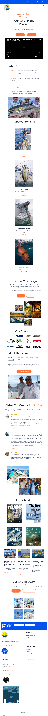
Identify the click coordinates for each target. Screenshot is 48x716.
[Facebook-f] (35, 2)
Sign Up (38, 624)
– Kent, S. (13, 428)
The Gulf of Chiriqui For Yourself (37, 561)
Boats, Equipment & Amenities (31, 637)
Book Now (2, 715)
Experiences (28, 642)
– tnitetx (13, 448)
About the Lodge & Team (30, 635)
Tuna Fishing (28, 651)
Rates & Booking (29, 639)
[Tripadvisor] (44, 2)
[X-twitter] (42, 2)
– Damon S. (13, 461)
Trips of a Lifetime (29, 658)
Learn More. (24, 156)
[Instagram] (23, 584)
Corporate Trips (29, 655)
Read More (6, 572)
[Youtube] (40, 2)
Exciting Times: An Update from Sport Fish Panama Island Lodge (9, 563)
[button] (43, 5)
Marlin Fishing (28, 649)
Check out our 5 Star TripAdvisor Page (28, 410)
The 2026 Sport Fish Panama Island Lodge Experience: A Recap (24, 563)
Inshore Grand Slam (29, 653)
